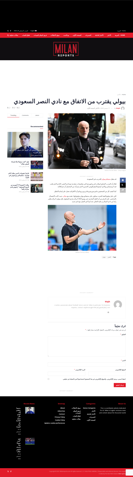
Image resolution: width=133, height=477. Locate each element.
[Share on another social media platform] (123, 190)
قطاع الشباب (26, 35)
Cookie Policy (60, 420)
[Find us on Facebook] (10, 31)
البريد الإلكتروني (79, 370)
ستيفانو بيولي (106, 179)
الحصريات (88, 35)
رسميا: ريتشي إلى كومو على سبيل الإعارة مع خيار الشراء (18, 417)
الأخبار (109, 35)
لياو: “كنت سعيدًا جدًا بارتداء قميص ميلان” (19, 445)
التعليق (123, 334)
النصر (109, 257)
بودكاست (66, 35)
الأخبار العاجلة (99, 35)
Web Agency (122, 474)
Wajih (118, 108)
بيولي (104, 257)
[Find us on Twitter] (8, 31)
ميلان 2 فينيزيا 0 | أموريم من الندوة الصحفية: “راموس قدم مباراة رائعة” (19, 187)
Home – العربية (121, 31)
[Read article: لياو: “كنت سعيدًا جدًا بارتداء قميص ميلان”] (37, 165)
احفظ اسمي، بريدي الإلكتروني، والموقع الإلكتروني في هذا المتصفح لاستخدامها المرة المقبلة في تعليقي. (94, 379)
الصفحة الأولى (77, 35)
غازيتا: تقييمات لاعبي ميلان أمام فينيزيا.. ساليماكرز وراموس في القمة (18, 175)
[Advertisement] (70, 14)
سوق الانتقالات (55, 35)
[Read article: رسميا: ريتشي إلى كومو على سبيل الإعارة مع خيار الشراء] (25, 145)
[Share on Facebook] (123, 180)
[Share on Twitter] (123, 185)
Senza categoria (89, 408)
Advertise (61, 411)
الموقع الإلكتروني (120, 370)
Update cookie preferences (54, 423)
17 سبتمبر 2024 (105, 108)
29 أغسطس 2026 (35, 155)
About (62, 408)
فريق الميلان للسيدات (40, 35)
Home (124, 94)
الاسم (123, 360)
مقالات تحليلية (14, 35)
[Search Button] (8, 35)
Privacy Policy (60, 417)
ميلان (65, 196)
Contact (62, 414)
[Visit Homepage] (66, 49)
